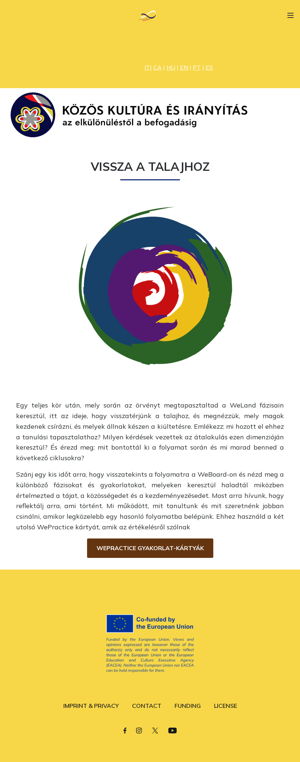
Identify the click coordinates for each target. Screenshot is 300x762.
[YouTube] (172, 730)
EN (184, 67)
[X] (155, 730)
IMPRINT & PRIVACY (91, 705)
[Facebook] (125, 730)
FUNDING (188, 705)
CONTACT (146, 705)
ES (209, 67)
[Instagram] (139, 730)
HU (170, 67)
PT (197, 67)
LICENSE (225, 705)
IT (147, 67)
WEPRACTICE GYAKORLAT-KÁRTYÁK (150, 548)
